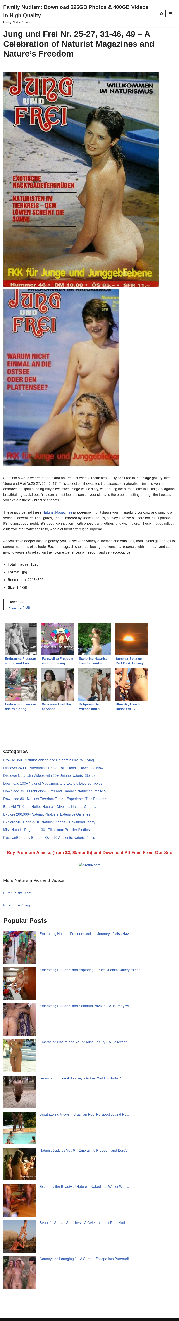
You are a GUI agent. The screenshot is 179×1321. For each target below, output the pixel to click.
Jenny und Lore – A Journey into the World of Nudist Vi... (83, 1078)
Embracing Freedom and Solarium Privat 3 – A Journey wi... (85, 1006)
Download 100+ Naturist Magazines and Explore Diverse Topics (52, 783)
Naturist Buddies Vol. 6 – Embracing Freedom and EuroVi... (85, 1150)
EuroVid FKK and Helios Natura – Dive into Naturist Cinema (49, 807)
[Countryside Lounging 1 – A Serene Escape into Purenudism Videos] (19, 1272)
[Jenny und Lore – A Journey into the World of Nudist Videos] (19, 1092)
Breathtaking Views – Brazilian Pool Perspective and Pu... (84, 1114)
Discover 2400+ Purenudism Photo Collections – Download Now (53, 768)
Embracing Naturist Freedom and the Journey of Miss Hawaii (86, 934)
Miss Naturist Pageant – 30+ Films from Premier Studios (46, 830)
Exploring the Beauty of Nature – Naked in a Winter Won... (84, 1186)
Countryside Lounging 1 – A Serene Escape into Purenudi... (85, 1259)
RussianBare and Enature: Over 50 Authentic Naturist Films (49, 837)
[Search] (161, 13)
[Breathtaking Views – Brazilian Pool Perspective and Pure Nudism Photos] (19, 1128)
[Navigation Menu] (170, 13)
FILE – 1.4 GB (19, 607)
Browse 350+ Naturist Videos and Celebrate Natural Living (48, 760)
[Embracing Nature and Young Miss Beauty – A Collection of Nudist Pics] (19, 1055)
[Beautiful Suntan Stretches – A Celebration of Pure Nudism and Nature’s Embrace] (19, 1236)
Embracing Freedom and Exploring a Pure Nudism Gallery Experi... (91, 970)
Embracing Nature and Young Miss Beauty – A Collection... (85, 1042)
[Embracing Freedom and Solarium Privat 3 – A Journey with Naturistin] (19, 1019)
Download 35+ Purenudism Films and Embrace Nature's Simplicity (54, 791)
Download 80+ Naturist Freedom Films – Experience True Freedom (55, 799)
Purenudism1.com (17, 893)
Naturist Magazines (57, 512)
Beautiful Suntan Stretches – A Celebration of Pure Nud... (83, 1223)
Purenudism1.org (16, 905)
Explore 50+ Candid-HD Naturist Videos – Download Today (49, 822)
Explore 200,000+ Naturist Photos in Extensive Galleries (46, 814)
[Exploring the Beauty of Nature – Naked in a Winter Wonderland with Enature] (19, 1200)
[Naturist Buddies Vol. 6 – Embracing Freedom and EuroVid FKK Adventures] (19, 1164)
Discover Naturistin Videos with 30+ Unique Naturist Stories (49, 775)
